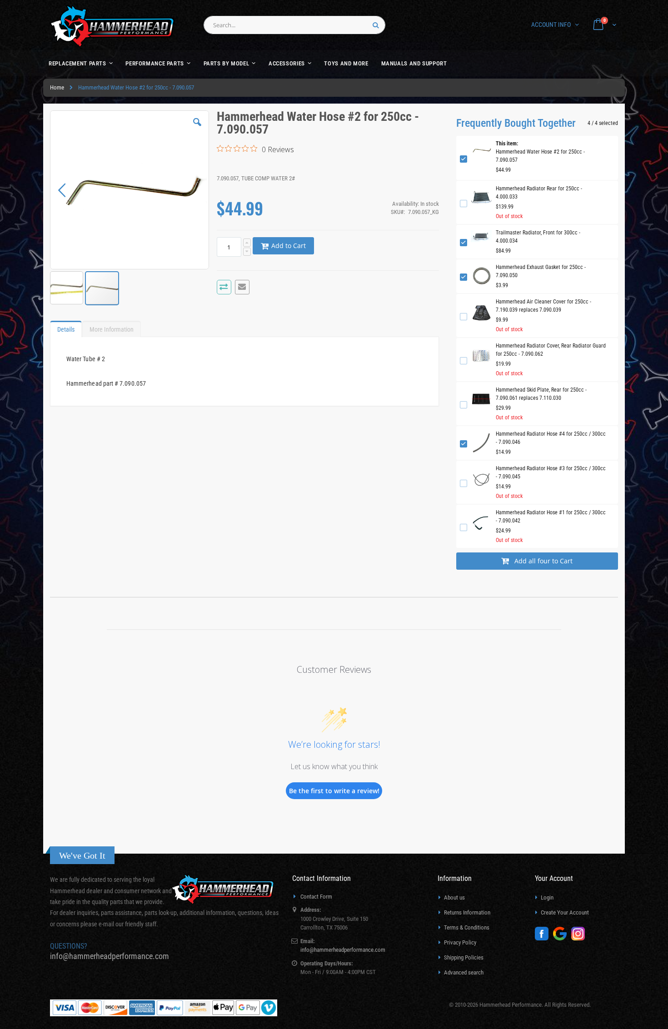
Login (547, 897)
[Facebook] (544, 938)
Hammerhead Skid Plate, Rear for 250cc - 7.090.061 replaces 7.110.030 (541, 394)
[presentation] (66, 327)
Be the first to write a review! (334, 790)
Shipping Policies (464, 957)
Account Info (551, 24)
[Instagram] (580, 938)
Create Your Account (565, 912)
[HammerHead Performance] (112, 26)
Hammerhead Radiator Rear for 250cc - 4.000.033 (539, 192)
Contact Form (316, 896)
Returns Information (467, 912)
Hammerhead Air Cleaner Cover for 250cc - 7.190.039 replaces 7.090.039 (543, 305)
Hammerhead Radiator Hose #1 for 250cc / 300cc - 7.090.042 (551, 516)
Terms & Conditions (466, 927)
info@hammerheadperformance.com (109, 956)
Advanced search (464, 972)
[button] (197, 129)
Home (57, 87)
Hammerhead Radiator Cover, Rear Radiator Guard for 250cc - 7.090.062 (551, 350)
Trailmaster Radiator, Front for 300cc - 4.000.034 (538, 236)
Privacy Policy (460, 942)
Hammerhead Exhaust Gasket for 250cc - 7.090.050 (541, 271)
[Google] (562, 938)
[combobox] (294, 25)
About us (454, 897)
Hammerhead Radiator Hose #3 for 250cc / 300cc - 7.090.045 (551, 472)
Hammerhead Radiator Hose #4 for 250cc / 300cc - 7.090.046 (551, 438)
